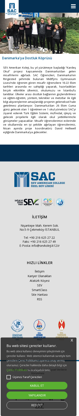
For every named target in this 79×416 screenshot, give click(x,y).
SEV (39, 285)
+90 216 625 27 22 (42, 238)
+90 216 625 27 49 (43, 242)
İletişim (39, 271)
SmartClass (39, 290)
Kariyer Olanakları (39, 276)
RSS (39, 299)
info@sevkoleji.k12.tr (46, 246)
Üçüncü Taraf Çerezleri (27, 377)
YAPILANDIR (37, 395)
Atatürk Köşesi (40, 281)
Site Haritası (39, 295)
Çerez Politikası (17, 370)
